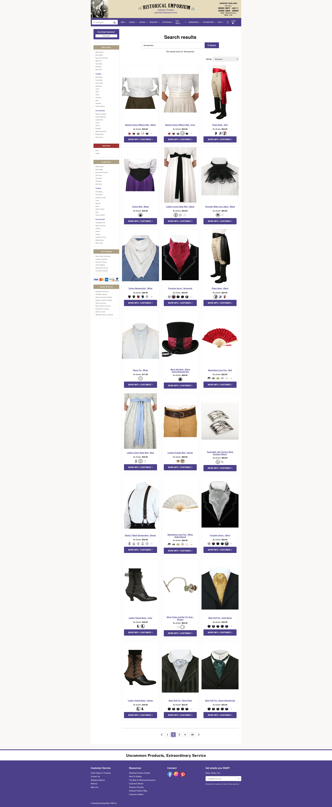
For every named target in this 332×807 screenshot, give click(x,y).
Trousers (98, 97)
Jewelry (97, 228)
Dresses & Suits (100, 197)
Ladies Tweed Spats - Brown (140, 700)
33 (192, 734)
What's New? (99, 52)
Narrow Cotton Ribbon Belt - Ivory (180, 125)
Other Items (99, 137)
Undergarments (100, 222)
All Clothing (98, 77)
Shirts (97, 95)
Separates (98, 86)
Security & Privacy (101, 262)
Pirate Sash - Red (220, 125)
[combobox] (172, 45)
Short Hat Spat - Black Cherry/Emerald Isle (180, 370)
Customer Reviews (101, 259)
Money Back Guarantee (102, 256)
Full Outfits (98, 80)
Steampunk (208, 22)
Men (123, 22)
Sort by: (209, 59)
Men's (97, 150)
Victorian (166, 22)
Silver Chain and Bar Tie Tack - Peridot (180, 618)
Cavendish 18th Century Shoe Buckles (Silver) (220, 453)
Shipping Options (98, 780)
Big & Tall (98, 61)
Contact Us (95, 776)
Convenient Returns (101, 271)
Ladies (132, 22)
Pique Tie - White (140, 370)
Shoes (142, 22)
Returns (94, 783)
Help (220, 22)
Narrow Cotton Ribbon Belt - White (140, 125)
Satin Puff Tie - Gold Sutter (220, 618)
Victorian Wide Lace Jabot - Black (220, 206)
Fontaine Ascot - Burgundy (180, 288)
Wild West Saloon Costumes (104, 315)
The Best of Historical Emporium (142, 780)
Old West (177, 22)
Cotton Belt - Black (140, 206)
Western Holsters (100, 114)
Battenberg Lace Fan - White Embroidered (180, 535)
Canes (97, 123)
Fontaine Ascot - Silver (220, 535)
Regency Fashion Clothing (103, 300)
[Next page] (198, 734)
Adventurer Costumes (102, 309)
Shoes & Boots (100, 106)
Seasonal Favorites (101, 58)
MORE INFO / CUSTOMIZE (139, 139)
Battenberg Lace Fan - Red (220, 370)
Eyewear (98, 128)
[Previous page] (161, 734)
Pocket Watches (100, 117)
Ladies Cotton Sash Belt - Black (180, 206)
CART (233, 21)
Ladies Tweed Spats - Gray (140, 618)
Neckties (98, 103)
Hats (96, 100)
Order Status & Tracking (100, 773)
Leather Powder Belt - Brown (180, 453)
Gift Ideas (98, 67)
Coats (97, 89)
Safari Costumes (100, 303)
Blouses (98, 203)
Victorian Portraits (136, 787)
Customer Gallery (136, 794)
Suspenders (99, 120)
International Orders (101, 268)
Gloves (97, 125)
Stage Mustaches (100, 131)
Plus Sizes (98, 175)
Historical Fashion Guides (139, 773)
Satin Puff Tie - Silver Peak (180, 700)
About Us (94, 787)
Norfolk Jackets (100, 312)
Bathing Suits (99, 134)
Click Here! (106, 36)
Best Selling (99, 55)
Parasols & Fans (100, 237)
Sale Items (98, 69)
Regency (154, 22)
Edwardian (193, 22)
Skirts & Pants (99, 209)
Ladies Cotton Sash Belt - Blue (140, 453)
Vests (97, 92)
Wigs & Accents (100, 225)
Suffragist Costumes (101, 291)
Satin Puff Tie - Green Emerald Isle (220, 700)
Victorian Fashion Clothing (103, 297)
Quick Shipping (100, 265)
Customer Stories (136, 783)
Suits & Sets (99, 83)
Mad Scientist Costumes (103, 306)
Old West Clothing (101, 294)
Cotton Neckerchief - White (140, 288)
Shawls (97, 234)
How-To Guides (135, 776)
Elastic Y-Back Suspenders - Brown (140, 535)
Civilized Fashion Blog (138, 790)
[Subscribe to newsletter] (238, 778)
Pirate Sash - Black (220, 288)
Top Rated (98, 64)
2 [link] (173, 734)
